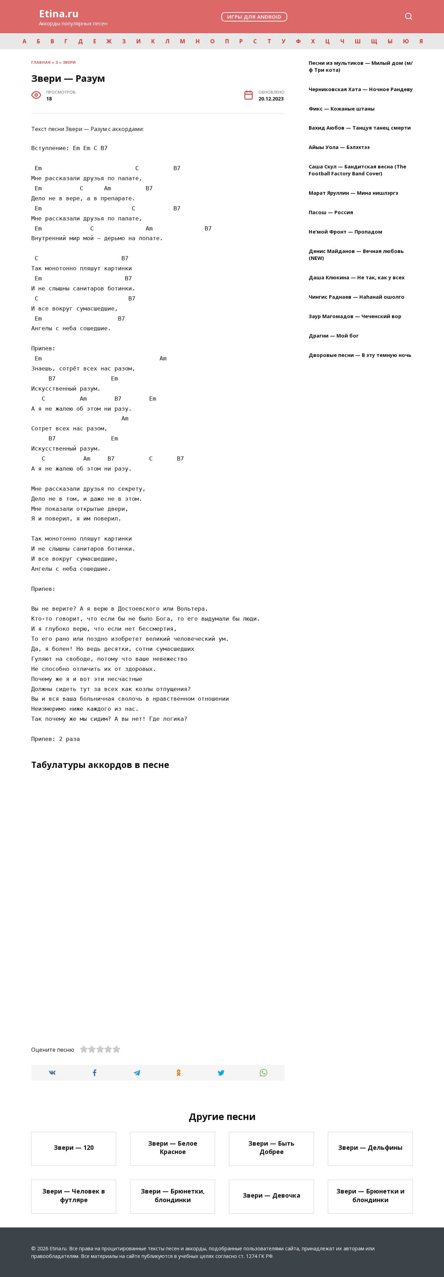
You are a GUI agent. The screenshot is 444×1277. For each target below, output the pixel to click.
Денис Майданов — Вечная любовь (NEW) (356, 254)
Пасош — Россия (331, 212)
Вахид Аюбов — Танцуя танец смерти (360, 128)
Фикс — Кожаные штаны (342, 108)
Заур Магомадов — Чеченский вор (355, 316)
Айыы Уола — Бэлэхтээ (339, 147)
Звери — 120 (74, 1147)
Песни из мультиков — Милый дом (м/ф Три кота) (361, 66)
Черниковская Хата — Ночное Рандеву (361, 89)
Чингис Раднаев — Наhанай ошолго (356, 297)
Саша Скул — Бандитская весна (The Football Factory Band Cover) (357, 170)
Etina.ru (59, 13)
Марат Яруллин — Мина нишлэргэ (353, 193)
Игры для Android (254, 16)
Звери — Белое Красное (172, 1147)
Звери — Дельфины (370, 1147)
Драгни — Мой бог (334, 335)
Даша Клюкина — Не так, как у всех (356, 277)
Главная (41, 62)
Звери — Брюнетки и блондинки (370, 1195)
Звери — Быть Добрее (271, 1147)
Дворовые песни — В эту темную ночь (360, 355)
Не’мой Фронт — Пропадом (345, 232)
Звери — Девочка (271, 1195)
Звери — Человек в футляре (73, 1195)
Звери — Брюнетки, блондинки (173, 1195)
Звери (69, 62)
